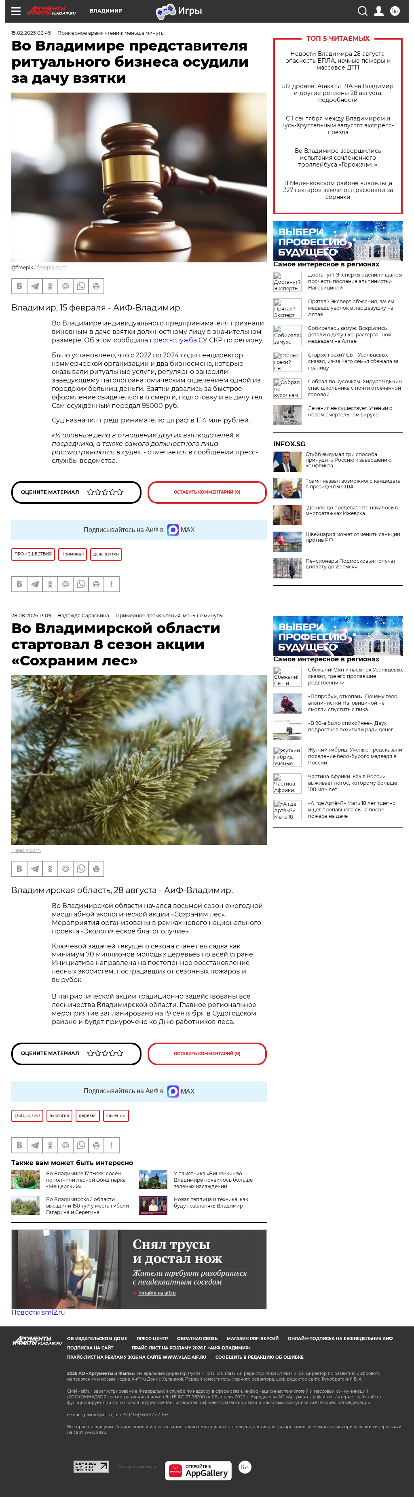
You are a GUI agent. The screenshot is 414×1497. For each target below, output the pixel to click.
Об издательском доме (97, 1338)
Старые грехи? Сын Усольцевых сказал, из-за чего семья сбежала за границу (353, 361)
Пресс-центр (152, 1338)
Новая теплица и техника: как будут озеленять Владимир (211, 1202)
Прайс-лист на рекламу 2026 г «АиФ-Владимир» (191, 1348)
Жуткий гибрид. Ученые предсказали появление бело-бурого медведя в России (355, 756)
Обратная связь (197, 1338)
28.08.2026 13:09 (31, 615)
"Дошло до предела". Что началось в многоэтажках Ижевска (352, 510)
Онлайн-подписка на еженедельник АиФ (340, 1338)
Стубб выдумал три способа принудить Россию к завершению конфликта (348, 460)
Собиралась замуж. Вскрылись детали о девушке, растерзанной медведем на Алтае (349, 334)
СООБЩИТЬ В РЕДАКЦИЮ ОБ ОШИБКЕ (259, 1357)
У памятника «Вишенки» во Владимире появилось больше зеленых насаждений (213, 1179)
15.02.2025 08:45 (31, 33)
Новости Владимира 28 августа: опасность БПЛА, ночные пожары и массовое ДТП (338, 61)
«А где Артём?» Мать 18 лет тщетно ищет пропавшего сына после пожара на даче (352, 809)
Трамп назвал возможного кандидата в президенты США (353, 484)
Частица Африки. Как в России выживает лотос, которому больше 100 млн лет (352, 782)
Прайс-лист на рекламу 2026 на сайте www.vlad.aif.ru (136, 1357)
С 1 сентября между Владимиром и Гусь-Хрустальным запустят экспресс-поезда (338, 125)
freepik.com (52, 267)
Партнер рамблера (137, 1466)
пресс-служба (173, 340)
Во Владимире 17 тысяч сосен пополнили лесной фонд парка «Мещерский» (86, 1179)
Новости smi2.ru (38, 1312)
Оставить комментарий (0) (207, 492)
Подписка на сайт (90, 1348)
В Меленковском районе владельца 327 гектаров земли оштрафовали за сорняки (338, 190)
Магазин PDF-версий (253, 1338)
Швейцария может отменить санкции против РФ (353, 537)
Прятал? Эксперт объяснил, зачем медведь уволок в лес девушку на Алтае (351, 307)
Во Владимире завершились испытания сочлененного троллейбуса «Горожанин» (338, 158)
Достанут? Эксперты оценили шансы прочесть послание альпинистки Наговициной (355, 281)
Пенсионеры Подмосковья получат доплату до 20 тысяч (351, 564)
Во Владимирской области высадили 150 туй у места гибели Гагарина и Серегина (87, 1205)
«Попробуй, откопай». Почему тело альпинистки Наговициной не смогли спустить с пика (352, 702)
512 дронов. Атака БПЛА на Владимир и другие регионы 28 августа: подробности (338, 93)
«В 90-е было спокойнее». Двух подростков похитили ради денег (350, 726)
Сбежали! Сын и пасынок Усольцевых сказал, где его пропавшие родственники (355, 676)
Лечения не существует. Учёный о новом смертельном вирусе (350, 411)
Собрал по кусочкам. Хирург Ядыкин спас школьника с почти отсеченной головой (355, 387)
